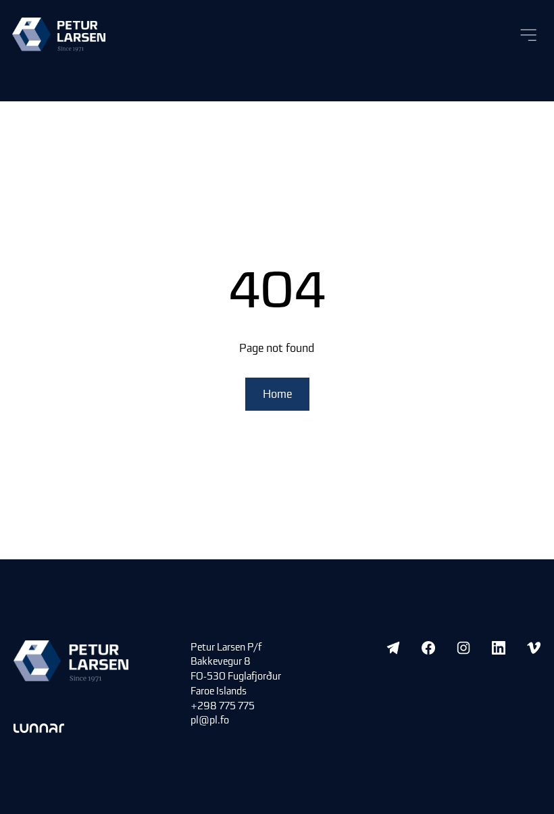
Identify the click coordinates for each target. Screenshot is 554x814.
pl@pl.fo (210, 720)
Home (277, 394)
